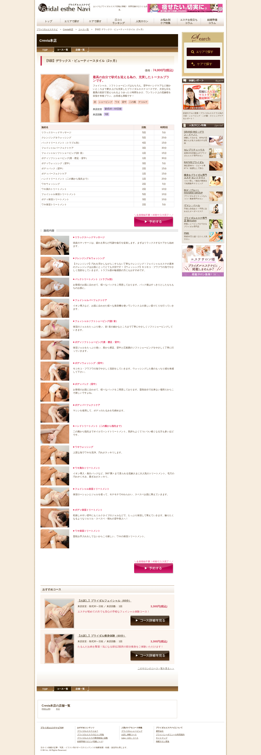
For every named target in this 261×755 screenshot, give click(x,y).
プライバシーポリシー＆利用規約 (170, 734)
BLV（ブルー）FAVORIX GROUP (193, 191)
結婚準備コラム (212, 21)
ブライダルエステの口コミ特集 (90, 734)
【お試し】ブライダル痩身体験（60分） (102, 635)
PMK (186, 233)
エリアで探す (71, 21)
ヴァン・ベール (192, 205)
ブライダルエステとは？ (87, 731)
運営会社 (160, 731)
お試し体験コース (129, 734)
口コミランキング (118, 21)
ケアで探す (95, 21)
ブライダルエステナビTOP (52, 728)
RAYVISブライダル (194, 162)
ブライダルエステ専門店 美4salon (195, 219)
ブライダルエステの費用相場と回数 (92, 738)
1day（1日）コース (129, 738)
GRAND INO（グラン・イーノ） (194, 133)
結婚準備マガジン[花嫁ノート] (90, 741)
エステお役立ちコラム (189, 21)
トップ (48, 21)
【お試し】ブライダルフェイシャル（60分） (104, 600)
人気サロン (142, 21)
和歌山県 (46, 709)
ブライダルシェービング (131, 731)
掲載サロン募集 (162, 741)
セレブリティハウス (194, 149)
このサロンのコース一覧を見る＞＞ (156, 668)
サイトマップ (161, 738)
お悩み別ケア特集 (165, 21)
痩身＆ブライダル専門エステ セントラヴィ (195, 176)
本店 (58, 709)
